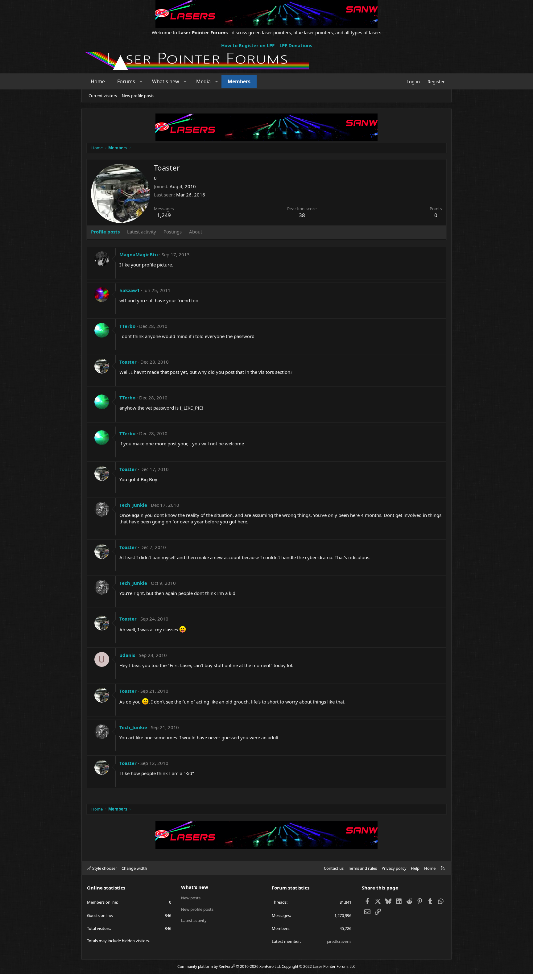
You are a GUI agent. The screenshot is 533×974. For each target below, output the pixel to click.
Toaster (128, 362)
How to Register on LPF (248, 45)
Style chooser (104, 868)
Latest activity (194, 920)
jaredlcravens (339, 941)
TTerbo (127, 326)
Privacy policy (394, 868)
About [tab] (195, 232)
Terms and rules (362, 868)
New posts (190, 898)
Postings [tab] (172, 232)
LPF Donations (295, 45)
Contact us (334, 868)
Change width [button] (134, 868)
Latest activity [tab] (141, 232)
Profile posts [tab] (105, 232)
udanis (127, 655)
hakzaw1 (129, 290)
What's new (165, 81)
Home (98, 81)
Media (203, 81)
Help (415, 868)
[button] (141, 81)
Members (239, 81)
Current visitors (103, 95)
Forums (126, 81)
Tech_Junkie (133, 505)
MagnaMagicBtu (138, 254)
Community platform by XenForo (229, 966)
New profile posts (138, 95)
